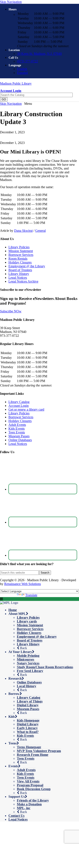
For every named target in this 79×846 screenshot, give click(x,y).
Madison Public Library (16, 83)
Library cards (27, 621)
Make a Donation (29, 804)
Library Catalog (18, 402)
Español (22, 73)
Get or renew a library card (26, 409)
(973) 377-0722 (27, 61)
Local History (26, 686)
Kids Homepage (28, 720)
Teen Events (16, 432)
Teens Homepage (29, 747)
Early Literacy (27, 728)
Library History (18, 274)
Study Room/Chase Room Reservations (45, 667)
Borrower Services (20, 255)
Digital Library (28, 705)
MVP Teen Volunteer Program (39, 751)
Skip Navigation (11, 2)
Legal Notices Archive (23, 281)
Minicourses (25, 659)
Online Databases (20, 440)
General (40, 230)
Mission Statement (20, 251)
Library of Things (30, 701)
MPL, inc (23, 808)
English (22, 69)
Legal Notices (17, 277)
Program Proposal (30, 785)
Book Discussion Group (34, 789)
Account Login (18, 405)
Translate (31, 595)
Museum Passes (18, 436)
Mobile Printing (28, 655)
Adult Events (17, 424)
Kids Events (16, 428)
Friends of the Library (33, 800)
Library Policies (18, 247)
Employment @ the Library (26, 266)
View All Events (28, 781)
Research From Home (32, 754)
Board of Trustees (20, 270)
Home (12, 610)
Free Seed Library (30, 671)
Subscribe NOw (10, 311)
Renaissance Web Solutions (22, 584)
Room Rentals (17, 258)
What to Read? (28, 732)
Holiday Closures (20, 262)
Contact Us (16, 815)
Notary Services (28, 663)
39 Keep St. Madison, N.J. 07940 (39, 53)
